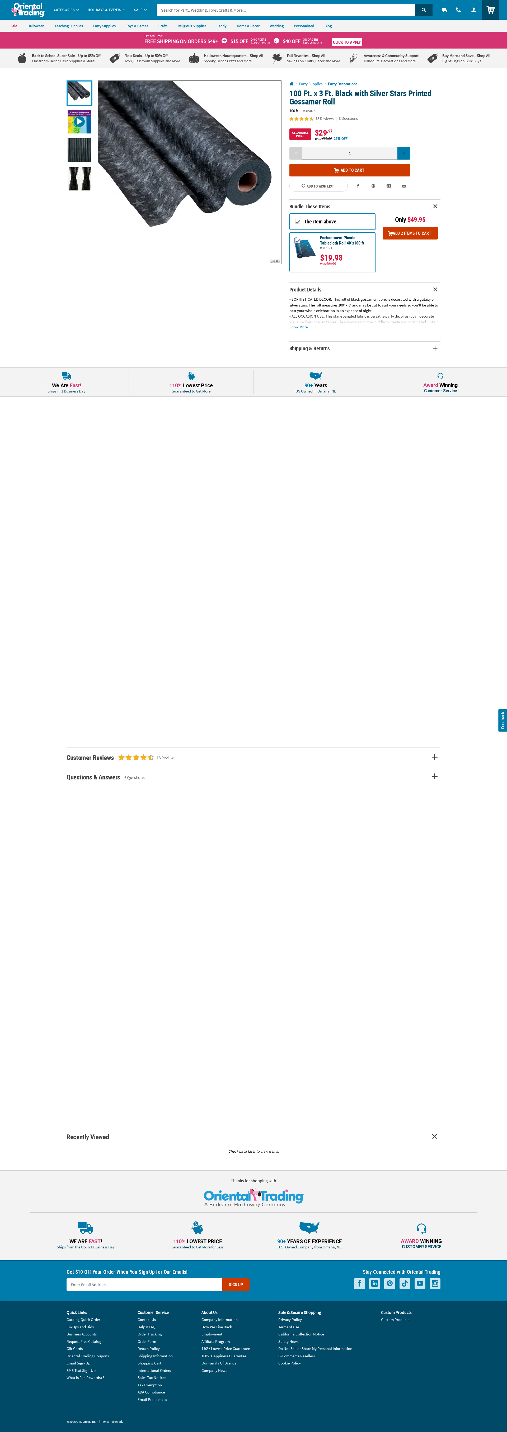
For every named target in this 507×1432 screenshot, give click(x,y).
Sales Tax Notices (152, 1377)
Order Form (147, 1341)
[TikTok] (405, 1283)
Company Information (219, 1319)
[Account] (473, 10)
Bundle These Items (310, 206)
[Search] (424, 10)
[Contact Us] (458, 10)
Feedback (502, 720)
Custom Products (395, 1319)
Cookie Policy (289, 1363)
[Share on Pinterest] (373, 186)
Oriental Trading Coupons (88, 1355)
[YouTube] (420, 1283)
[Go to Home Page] (291, 84)
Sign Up (236, 1284)
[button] (189, 172)
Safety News (288, 1341)
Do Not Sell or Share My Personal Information (315, 1348)
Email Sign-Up (78, 1363)
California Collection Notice (301, 1334)
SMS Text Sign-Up (81, 1370)
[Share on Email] (388, 186)
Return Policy (149, 1348)
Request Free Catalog (84, 1341)
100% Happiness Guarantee (223, 1355)
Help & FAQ (147, 1326)
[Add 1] (403, 153)
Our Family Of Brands (218, 1363)
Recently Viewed (88, 1136)
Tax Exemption (150, 1384)
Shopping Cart (149, 1363)
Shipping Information (155, 1355)
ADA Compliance (151, 1392)
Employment (211, 1334)
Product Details (305, 289)
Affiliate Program (215, 1341)
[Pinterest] (389, 1283)
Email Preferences (152, 1399)
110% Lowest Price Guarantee (225, 1348)
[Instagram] (435, 1283)
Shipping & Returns (309, 348)
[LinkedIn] (374, 1283)
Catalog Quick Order (83, 1319)
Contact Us (147, 1319)
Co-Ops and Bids (80, 1326)
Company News (214, 1370)
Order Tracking (150, 1334)
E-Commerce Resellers (296, 1355)
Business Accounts (82, 1334)
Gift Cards (75, 1348)
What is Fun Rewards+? (85, 1377)
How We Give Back (216, 1326)
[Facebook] (359, 1283)
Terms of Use (288, 1326)
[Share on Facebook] (358, 186)
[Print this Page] (404, 186)
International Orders (154, 1370)
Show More (298, 326)
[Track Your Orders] (445, 10)
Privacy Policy (290, 1319)
